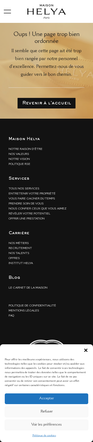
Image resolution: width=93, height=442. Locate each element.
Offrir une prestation (27, 218)
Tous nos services (24, 188)
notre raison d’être (25, 149)
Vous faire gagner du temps (32, 198)
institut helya (21, 263)
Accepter (46, 398)
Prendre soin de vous (26, 203)
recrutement (20, 248)
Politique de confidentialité (32, 305)
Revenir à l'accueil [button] (46, 103)
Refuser (47, 411)
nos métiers (19, 243)
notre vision (19, 159)
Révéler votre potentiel (29, 213)
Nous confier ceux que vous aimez (38, 208)
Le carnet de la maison (28, 287)
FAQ (11, 315)
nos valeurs (19, 154)
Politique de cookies (44, 435)
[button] (85, 350)
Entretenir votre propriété (32, 193)
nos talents (19, 253)
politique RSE (19, 164)
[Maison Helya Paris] (46, 11)
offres (14, 258)
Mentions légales (24, 310)
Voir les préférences (46, 425)
